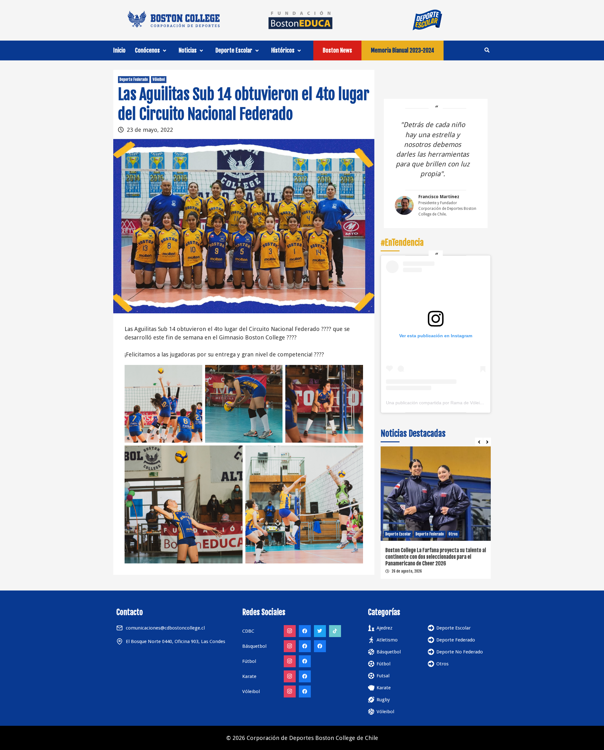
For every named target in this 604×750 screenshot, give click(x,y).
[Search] (487, 50)
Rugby (383, 699)
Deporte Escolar (233, 50)
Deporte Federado (134, 79)
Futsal (383, 676)
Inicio (119, 50)
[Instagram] (289, 631)
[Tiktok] (335, 631)
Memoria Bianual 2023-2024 (402, 50)
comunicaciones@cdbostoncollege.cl (165, 628)
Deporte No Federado (459, 652)
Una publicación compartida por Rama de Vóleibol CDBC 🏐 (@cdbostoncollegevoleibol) (474, 402)
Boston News (337, 50)
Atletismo (387, 640)
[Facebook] (304, 631)
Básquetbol (389, 652)
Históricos (282, 50)
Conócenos (147, 50)
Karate (384, 688)
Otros (442, 664)
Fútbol (383, 664)
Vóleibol (159, 79)
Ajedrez (384, 628)
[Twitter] (319, 631)
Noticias (188, 50)
